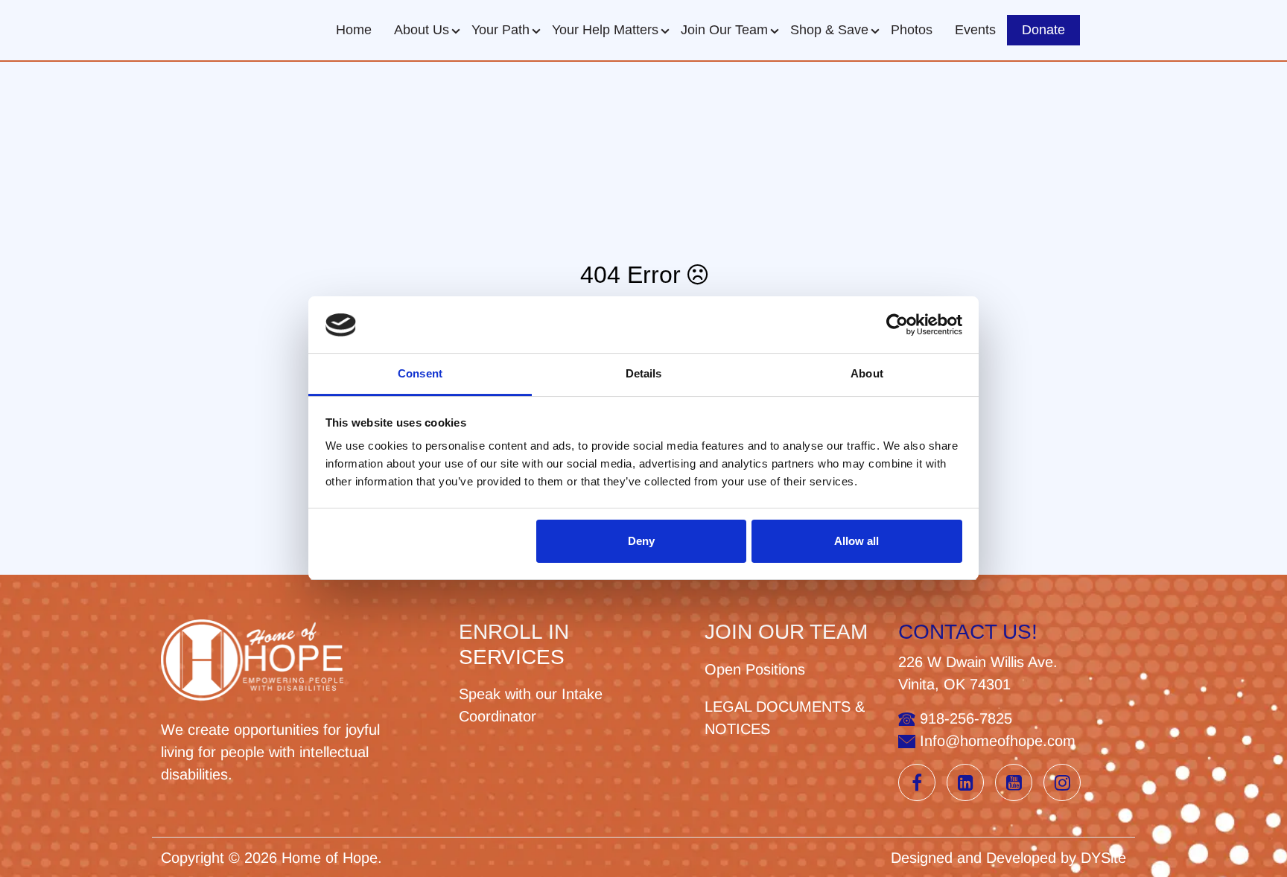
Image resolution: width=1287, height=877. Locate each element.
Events (975, 29)
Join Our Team (724, 29)
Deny (641, 541)
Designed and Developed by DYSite (1008, 857)
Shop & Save (829, 29)
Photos (911, 29)
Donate (1043, 29)
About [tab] (867, 374)
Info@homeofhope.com (995, 741)
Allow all (856, 541)
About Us (421, 29)
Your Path (500, 29)
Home (354, 29)
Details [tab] (644, 374)
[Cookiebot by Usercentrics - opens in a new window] (897, 325)
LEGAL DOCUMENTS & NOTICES (785, 717)
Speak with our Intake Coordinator (531, 705)
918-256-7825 (963, 718)
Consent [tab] (420, 374)
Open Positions (755, 669)
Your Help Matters (605, 29)
